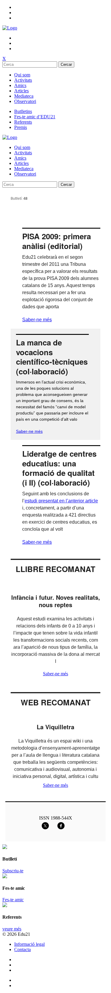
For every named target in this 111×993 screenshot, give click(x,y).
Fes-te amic (13, 899)
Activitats (23, 80)
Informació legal (29, 944)
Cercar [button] (66, 64)
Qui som (22, 74)
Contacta (22, 949)
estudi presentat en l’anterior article (61, 500)
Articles (21, 90)
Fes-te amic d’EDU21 (34, 116)
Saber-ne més (37, 319)
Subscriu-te (12, 870)
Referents (23, 121)
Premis (20, 127)
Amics (20, 85)
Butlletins (23, 111)
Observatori (25, 101)
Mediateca (23, 96)
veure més (11, 928)
